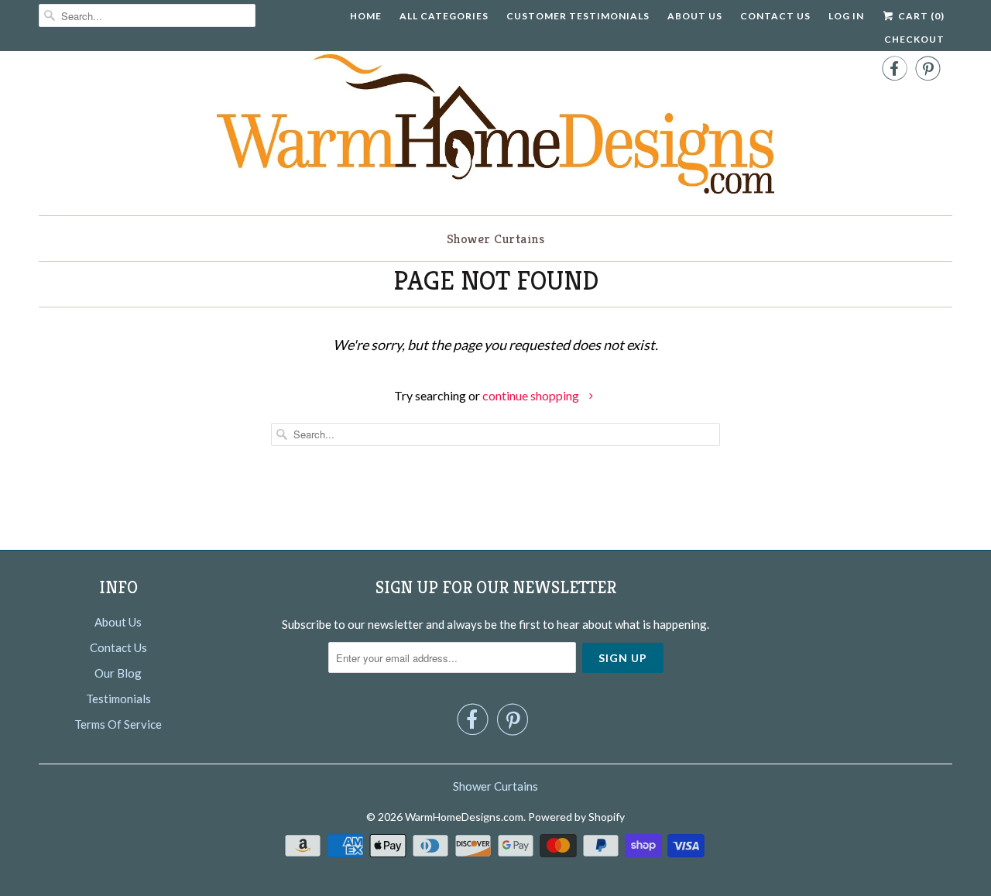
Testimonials (118, 698)
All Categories (444, 16)
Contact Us (775, 16)
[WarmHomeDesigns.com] (495, 127)
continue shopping (531, 395)
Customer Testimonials (578, 16)
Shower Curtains (496, 238)
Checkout (914, 39)
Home (366, 16)
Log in (846, 16)
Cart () (920, 16)
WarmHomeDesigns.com (464, 816)
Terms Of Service (118, 724)
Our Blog (118, 673)
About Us (694, 16)
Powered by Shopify (576, 816)
